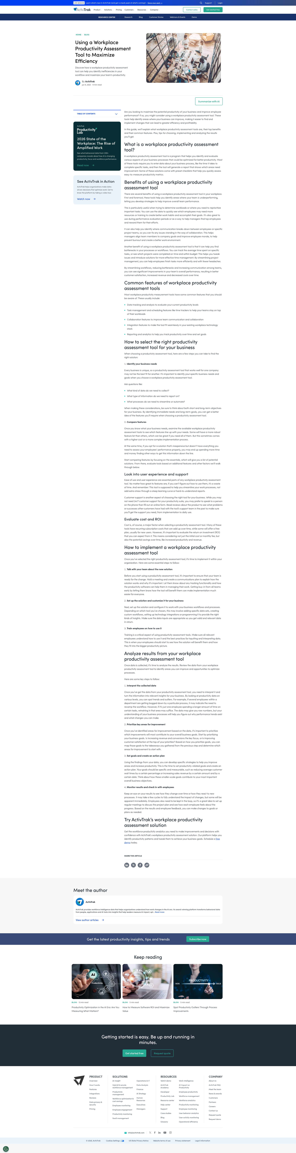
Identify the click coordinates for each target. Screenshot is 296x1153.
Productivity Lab (167, 1096)
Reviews (92, 1098)
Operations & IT (143, 1080)
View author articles (87, 920)
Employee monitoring (121, 1105)
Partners (212, 1102)
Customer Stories (156, 17)
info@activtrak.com (136, 1132)
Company (154, 9)
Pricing (119, 9)
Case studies (166, 1113)
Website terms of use (161, 1140)
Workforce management (189, 1096)
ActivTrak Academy (165, 1086)
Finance (140, 1089)
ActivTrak (90, 81)
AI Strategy (141, 1093)
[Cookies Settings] (6, 1149)
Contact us (213, 1110)
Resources (141, 9)
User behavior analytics (189, 1113)
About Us (212, 1080)
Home (78, 34)
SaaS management (121, 1118)
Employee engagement (122, 1109)
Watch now (84, 199)
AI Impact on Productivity (184, 1086)
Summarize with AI (209, 101)
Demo (194, 17)
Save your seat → (155, 3)
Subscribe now (197, 939)
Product (97, 9)
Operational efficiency (188, 1121)
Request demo (215, 1119)
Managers (141, 1109)
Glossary (164, 1121)
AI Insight (116, 1080)
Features (93, 1089)
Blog (141, 17)
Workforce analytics (187, 1100)
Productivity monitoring (122, 1114)
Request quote (162, 1053)
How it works (94, 1085)
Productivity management (118, 1093)
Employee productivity (188, 1092)
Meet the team (215, 1089)
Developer (165, 1092)
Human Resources (141, 1099)
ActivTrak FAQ (214, 1085)
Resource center (167, 1100)
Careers (212, 1106)
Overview (93, 1080)
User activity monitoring (189, 1117)
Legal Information (202, 1140)
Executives (141, 1104)
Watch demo (166, 1080)
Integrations (94, 1093)
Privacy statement (182, 1140)
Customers (129, 9)
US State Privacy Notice (138, 1140)
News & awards (215, 1093)
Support (164, 1109)
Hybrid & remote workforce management (123, 1086)
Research (128, 17)
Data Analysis (142, 1085)
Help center (165, 1104)
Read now (83, 165)
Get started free (213, 9)
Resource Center (106, 17)
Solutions (108, 9)
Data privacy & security (95, 1103)
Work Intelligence (186, 1080)
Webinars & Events (177, 17)
